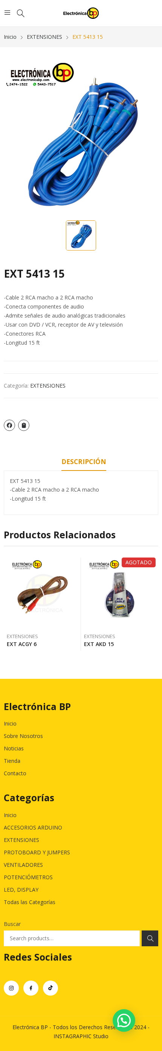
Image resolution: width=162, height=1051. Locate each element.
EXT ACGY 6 (22, 644)
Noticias (14, 748)
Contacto (15, 773)
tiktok (50, 988)
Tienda (12, 760)
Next (152, 603)
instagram (11, 988)
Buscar (12, 923)
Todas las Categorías (29, 902)
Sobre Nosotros (23, 735)
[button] (124, 1020)
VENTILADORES (23, 864)
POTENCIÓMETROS (28, 877)
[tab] (84, 463)
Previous (9, 603)
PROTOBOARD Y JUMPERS (37, 852)
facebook (30, 988)
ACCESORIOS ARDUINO (33, 827)
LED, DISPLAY (21, 889)
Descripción (83, 461)
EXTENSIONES (48, 385)
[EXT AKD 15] (120, 593)
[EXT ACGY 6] (42, 593)
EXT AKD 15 (99, 644)
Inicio (10, 723)
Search (150, 938)
